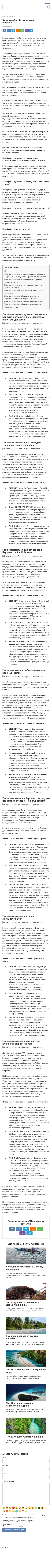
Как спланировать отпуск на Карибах (22, 1337)
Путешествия (7, 27)
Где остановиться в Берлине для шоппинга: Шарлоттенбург (23, 305)
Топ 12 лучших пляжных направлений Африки (19, 1404)
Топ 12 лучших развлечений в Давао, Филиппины (22, 1303)
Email (5, 1466)
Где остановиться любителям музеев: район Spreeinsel (24, 292)
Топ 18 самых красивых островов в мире (26, 1370)
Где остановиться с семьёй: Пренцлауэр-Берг (24, 301)
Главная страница (8, 17)
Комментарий (8, 1482)
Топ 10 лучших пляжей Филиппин (25, 1436)
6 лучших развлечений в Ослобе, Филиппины (24, 1268)
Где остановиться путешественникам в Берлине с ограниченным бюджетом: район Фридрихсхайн (26, 275)
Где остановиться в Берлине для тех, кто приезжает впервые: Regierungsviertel (22, 297)
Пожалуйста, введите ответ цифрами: (18, 1521)
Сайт (4, 1474)
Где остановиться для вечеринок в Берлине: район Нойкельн (24, 286)
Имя (4, 1458)
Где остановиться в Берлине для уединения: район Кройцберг (24, 281)
